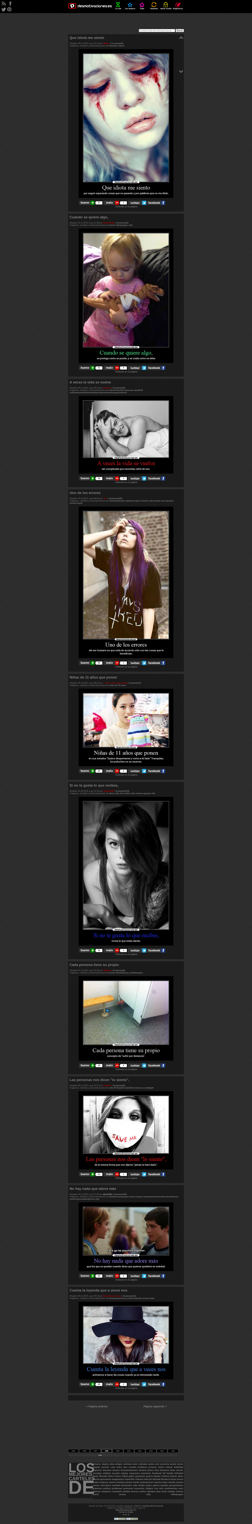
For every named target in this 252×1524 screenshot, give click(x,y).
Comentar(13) (122, 791)
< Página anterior (97, 1406)
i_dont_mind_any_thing (115, 683)
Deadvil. (107, 388)
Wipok (106, 43)
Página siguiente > (155, 1406)
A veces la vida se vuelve (90, 382)
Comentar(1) (122, 223)
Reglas (130, 1512)
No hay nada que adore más (93, 1189)
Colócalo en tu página (126, 206)
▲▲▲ (126, 1514)
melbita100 (108, 791)
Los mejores (130, 9)
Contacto (122, 1512)
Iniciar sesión (166, 9)
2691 (140, 1451)
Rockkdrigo (108, 223)
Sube (142, 9)
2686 (84, 1451)
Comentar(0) (119, 970)
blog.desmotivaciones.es (126, 1510)
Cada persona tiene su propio (94, 965)
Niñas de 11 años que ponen (93, 677)
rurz (105, 498)
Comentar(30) (115, 498)
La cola (118, 9)
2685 (73, 1451)
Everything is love (112, 1296)
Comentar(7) (135, 683)
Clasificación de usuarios (152, 1506)
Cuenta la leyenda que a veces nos (98, 1290)
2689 (117, 1451)
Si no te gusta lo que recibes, (94, 785)
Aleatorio (154, 9)
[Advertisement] (126, 19)
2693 (162, 1451)
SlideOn (107, 970)
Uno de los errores (85, 493)
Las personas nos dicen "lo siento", (99, 1080)
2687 (95, 1451)
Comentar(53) (120, 1194)
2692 (151, 1451)
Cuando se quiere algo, (89, 217)
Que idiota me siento (87, 38)
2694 (173, 1451)
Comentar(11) (129, 1296)
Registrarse (178, 9)
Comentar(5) (117, 43)
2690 (129, 1451)
